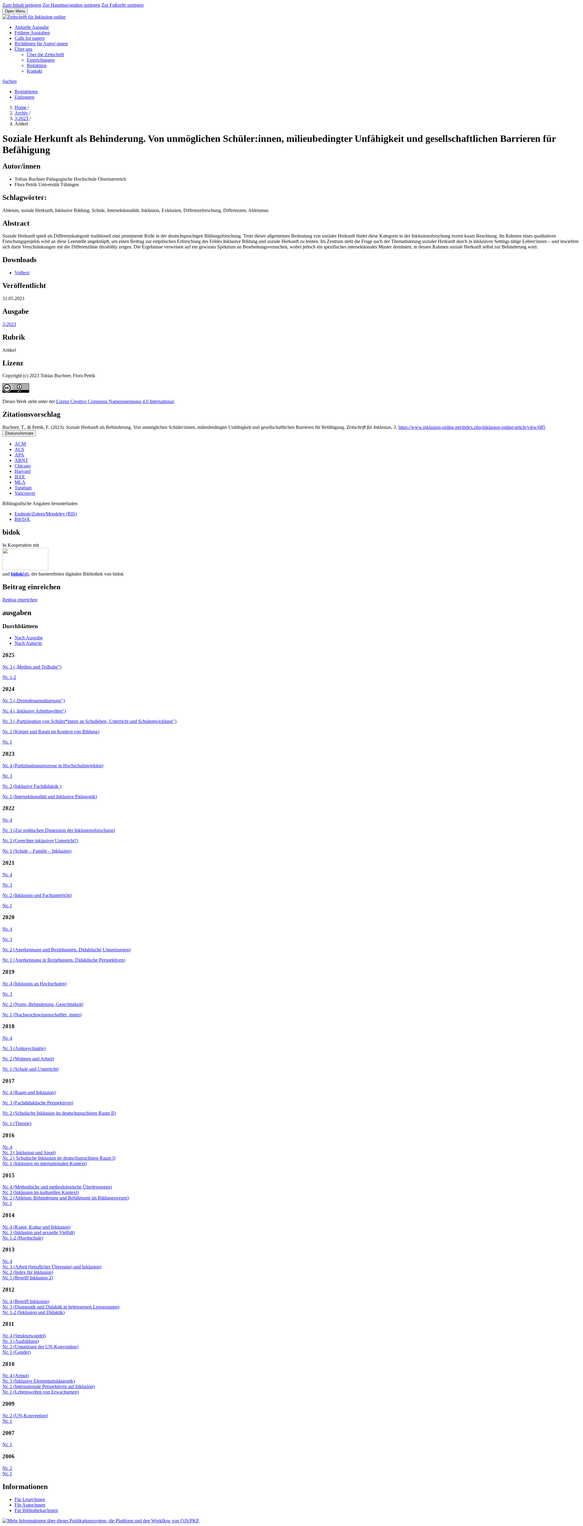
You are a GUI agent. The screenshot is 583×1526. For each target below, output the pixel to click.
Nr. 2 (7, 1468)
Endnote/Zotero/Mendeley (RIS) (46, 513)
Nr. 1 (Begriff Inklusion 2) (27, 1277)
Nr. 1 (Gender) (16, 1352)
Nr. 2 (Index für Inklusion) (27, 1272)
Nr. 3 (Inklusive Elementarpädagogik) (38, 1381)
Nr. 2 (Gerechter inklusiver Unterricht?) (40, 840)
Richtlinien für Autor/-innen (41, 43)
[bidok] (25, 568)
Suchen (9, 81)
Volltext (22, 272)
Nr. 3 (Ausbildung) (20, 1341)
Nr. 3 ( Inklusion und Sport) (29, 1152)
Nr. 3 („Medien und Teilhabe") (31, 666)
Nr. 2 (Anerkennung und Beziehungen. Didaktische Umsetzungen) (66, 949)
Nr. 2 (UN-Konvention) (25, 1415)
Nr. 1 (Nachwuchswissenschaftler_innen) (41, 1014)
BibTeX (22, 519)
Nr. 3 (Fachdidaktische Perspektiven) (37, 1102)
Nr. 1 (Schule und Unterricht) (30, 1069)
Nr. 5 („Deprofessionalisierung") (33, 700)
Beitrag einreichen (19, 599)
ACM (20, 444)
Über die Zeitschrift (45, 54)
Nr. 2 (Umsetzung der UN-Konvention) (40, 1346)
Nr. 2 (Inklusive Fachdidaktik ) (31, 786)
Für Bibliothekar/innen (36, 1510)
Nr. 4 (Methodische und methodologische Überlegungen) (57, 1186)
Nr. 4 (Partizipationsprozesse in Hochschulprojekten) (52, 765)
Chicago (23, 465)
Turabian (23, 487)
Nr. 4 (7, 820)
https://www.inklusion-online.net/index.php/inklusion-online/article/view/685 (471, 427)
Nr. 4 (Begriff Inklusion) (25, 1301)
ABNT (21, 460)
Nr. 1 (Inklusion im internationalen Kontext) (44, 1163)
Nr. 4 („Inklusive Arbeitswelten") (34, 710)
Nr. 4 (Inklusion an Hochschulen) (34, 983)
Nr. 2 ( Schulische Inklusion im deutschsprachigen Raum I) (58, 1158)
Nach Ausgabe (29, 637)
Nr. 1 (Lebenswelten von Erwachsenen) (40, 1391)
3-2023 (22, 118)
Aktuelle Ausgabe (32, 27)
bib (20, 574)
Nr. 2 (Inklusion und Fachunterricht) (37, 895)
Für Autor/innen (30, 1504)
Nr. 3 (7, 775)
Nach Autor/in (28, 643)
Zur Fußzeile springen (122, 5)
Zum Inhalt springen (21, 5)
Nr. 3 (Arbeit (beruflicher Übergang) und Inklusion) (51, 1266)
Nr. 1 (7, 741)
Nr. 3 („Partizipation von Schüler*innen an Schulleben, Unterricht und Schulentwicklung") (89, 721)
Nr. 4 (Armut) (15, 1375)
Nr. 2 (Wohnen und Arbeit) (28, 1058)
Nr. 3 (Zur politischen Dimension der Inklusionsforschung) (58, 830)
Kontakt (34, 71)
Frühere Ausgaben (32, 32)
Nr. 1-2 (9, 677)
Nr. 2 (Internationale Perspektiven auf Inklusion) (48, 1386)
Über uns (23, 49)
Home (21, 107)
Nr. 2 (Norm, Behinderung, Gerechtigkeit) (42, 1004)
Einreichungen (41, 60)
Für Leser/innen (30, 1499)
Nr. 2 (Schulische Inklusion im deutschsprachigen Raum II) (59, 1113)
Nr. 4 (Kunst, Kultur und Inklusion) (36, 1227)
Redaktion (36, 65)
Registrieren (26, 91)
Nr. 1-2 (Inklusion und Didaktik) (33, 1312)
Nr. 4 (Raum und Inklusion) (29, 1092)
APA (19, 454)
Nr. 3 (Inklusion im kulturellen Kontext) (40, 1192)
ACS (19, 449)
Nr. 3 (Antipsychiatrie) (24, 1048)
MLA (20, 482)
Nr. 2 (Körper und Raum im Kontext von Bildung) (50, 731)
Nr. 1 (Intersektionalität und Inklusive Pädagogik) (49, 796)
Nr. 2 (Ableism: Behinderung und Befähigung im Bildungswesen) (65, 1197)
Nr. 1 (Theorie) (16, 1123)
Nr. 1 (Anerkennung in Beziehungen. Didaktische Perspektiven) (63, 960)
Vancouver (25, 493)
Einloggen (24, 97)
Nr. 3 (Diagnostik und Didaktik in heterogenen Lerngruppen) (60, 1306)
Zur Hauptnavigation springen (71, 5)
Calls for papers (30, 38)
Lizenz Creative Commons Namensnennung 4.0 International (115, 401)
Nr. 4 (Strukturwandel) (24, 1335)
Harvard (22, 471)
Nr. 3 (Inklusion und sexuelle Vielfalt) (38, 1232)
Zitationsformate (19, 433)
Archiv (22, 112)
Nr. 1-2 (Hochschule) (22, 1237)
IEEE (20, 476)
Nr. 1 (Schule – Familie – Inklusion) (36, 851)
